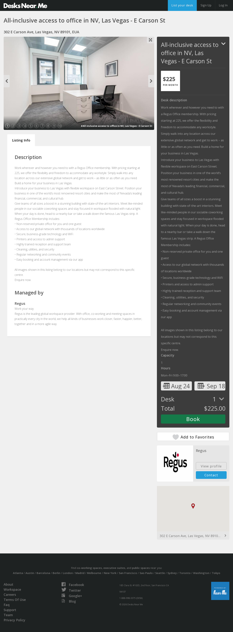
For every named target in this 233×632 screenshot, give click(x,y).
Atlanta (18, 573)
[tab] (170, 81)
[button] (193, 506)
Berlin (56, 573)
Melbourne (94, 573)
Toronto (185, 573)
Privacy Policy (14, 620)
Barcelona (43, 573)
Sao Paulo (146, 573)
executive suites (114, 568)
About (8, 584)
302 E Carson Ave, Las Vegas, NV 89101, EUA (193, 536)
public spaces (141, 568)
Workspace (12, 589)
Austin (29, 573)
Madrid (79, 573)
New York (110, 573)
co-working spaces (89, 568)
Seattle (160, 573)
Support (10, 610)
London (68, 573)
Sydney (172, 573)
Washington (201, 573)
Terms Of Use (15, 599)
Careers (10, 594)
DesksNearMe (25, 5)
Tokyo (216, 573)
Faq (6, 605)
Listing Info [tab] (21, 140)
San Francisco (128, 573)
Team (8, 615)
